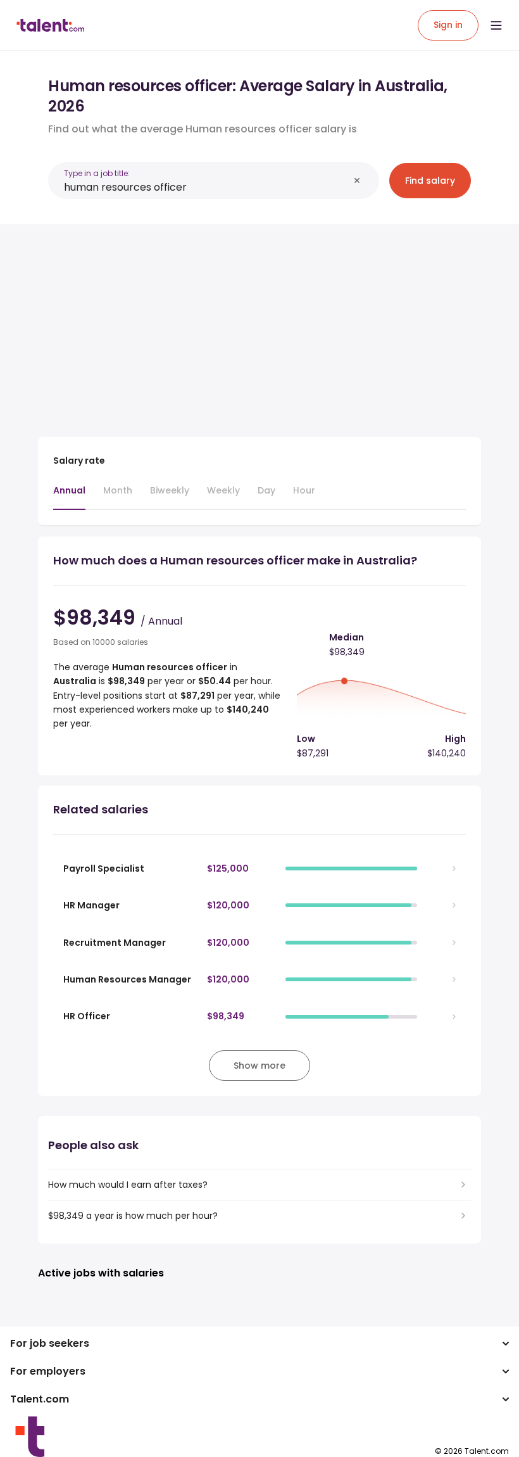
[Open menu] (496, 25)
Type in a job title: (97, 173)
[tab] (69, 496)
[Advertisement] (259, 323)
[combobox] (206, 187)
